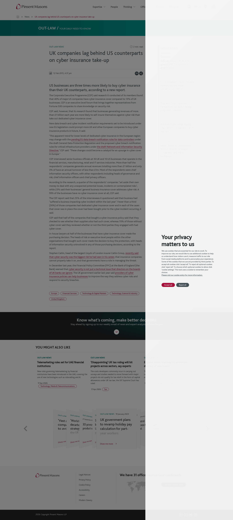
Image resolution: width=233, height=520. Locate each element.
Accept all (168, 285)
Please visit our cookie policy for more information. (182, 275)
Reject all (182, 285)
